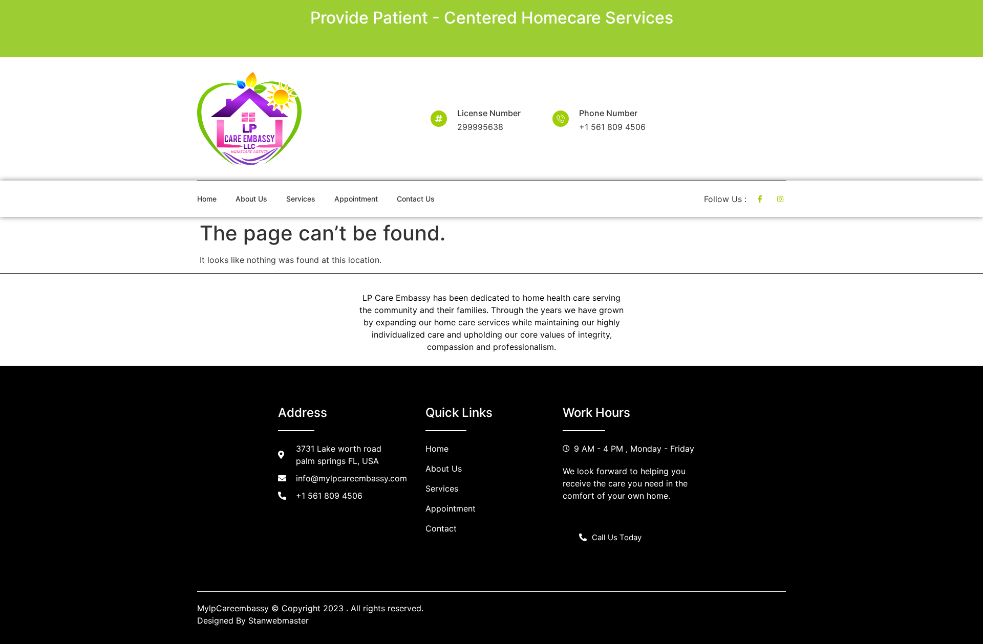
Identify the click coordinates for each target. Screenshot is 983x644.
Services (300, 198)
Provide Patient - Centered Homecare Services (491, 18)
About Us (251, 198)
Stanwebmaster (278, 620)
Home (207, 198)
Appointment (356, 198)
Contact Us (416, 198)
